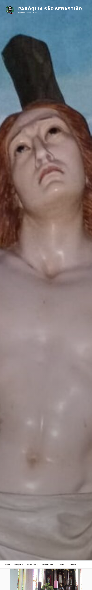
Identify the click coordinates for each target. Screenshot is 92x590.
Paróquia (17, 565)
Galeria (61, 565)
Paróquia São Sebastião (50, 8)
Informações (31, 565)
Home (7, 565)
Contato (73, 565)
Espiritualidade (47, 565)
